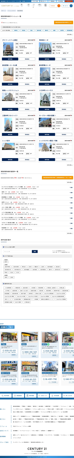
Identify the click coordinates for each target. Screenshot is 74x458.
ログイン (69, 1)
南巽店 (29, 406)
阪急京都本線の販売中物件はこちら (64, 22)
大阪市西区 (34, 269)
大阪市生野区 (16, 266)
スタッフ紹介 (35, 430)
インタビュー (64, 435)
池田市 (42, 266)
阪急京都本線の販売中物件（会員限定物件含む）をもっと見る (57, 177)
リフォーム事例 (27, 426)
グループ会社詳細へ (52, 382)
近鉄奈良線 (14, 290)
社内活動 (56, 435)
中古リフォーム (17, 426)
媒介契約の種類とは (50, 422)
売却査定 (27, 59)
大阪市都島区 (50, 266)
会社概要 (15, 430)
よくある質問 (64, 412)
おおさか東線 (18, 302)
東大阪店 (41, 406)
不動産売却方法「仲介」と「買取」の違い (47, 419)
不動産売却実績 (36, 416)
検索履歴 (31, 395)
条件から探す (60, 409)
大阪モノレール (8, 299)
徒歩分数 (39, 30)
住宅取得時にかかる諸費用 (32, 412)
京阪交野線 (48, 290)
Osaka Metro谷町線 (60, 293)
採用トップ (16, 435)
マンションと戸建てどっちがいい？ (50, 412)
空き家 (14, 419)
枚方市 (11, 272)
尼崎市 (11, 277)
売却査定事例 (45, 416)
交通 (31, 30)
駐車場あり (28, 409)
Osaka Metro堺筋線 (44, 296)
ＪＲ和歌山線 (26, 302)
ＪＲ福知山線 (61, 287)
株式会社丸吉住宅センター (37, 442)
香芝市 (6, 262)
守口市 (17, 272)
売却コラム (54, 416)
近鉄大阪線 (25, 287)
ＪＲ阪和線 (33, 287)
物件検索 (6, 395)
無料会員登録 (16, 406)
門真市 (6, 272)
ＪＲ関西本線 (17, 287)
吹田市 (30, 266)
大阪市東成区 (43, 269)
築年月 (46, 30)
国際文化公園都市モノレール (47, 299)
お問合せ (43, 430)
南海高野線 (40, 287)
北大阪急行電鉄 (17, 299)
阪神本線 (30, 293)
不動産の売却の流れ (29, 419)
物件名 (15, 30)
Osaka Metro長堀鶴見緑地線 (58, 296)
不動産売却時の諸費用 (65, 419)
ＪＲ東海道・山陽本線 (50, 287)
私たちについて (25, 435)
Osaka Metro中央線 (21, 296)
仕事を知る (33, 435)
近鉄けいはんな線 (24, 290)
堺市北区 (24, 266)
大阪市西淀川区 (8, 269)
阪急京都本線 (15, 293)
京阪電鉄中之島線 (8, 302)
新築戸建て (48, 406)
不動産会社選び (61, 422)
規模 (54, 30)
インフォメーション (25, 430)
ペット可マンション (18, 409)
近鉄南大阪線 (33, 290)
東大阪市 (58, 266)
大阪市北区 (65, 269)
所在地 (23, 30)
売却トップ (16, 416)
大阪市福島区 (26, 269)
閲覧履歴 (19, 395)
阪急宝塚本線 (65, 290)
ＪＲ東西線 (35, 299)
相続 (66, 416)
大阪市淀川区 (57, 269)
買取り (20, 419)
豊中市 (50, 269)
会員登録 (56, 395)
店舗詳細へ (13, 354)
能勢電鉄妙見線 (27, 299)
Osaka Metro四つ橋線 (9, 296)
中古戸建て (56, 406)
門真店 (23, 406)
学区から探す (51, 409)
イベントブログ (17, 438)
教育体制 (41, 435)
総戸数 (62, 30)
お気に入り (44, 395)
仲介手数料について (38, 422)
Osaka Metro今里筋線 (61, 299)
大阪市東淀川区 (17, 269)
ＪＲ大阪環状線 (8, 287)
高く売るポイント (17, 422)
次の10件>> (69, 34)
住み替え (61, 416)
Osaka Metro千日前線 (32, 296)
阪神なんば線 (38, 293)
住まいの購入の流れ (18, 412)
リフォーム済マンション (39, 409)
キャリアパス (48, 435)
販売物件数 (69, 30)
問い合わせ (69, 395)
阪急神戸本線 (56, 290)
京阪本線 (41, 290)
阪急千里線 (23, 293)
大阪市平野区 (7, 266)
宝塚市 (6, 277)
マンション (64, 406)
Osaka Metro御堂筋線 (48, 293)
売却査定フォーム (25, 416)
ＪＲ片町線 (7, 290)
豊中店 (34, 406)
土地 (70, 406)
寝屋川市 (36, 266)
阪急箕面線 (7, 293)
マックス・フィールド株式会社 (21, 442)
